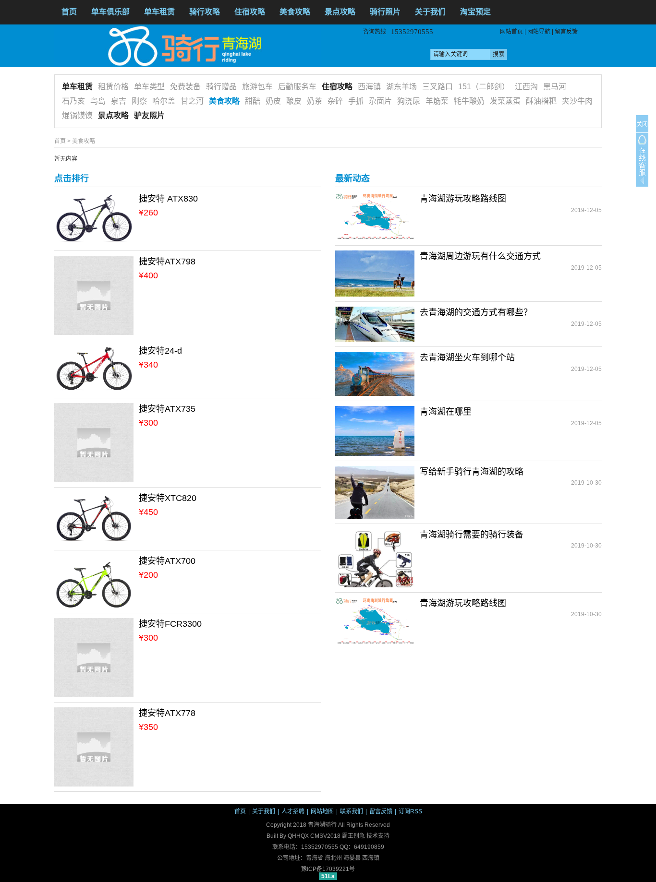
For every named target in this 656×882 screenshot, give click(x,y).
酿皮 (294, 101)
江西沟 (526, 87)
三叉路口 (437, 87)
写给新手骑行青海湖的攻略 (471, 472)
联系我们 (351, 811)
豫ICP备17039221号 (328, 869)
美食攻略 (224, 101)
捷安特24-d (160, 351)
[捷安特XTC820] (94, 518)
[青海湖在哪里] (374, 430)
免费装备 (185, 87)
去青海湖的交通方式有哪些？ (476, 312)
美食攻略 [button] (294, 12)
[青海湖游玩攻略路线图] (374, 216)
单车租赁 (77, 87)
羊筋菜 (437, 101)
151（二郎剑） (484, 87)
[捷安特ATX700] (94, 581)
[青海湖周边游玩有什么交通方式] (374, 273)
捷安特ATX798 (167, 261)
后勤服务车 (297, 87)
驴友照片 (149, 115)
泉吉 (118, 101)
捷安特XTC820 (167, 498)
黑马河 (554, 87)
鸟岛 (98, 101)
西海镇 (369, 87)
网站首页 (511, 31)
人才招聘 (292, 811)
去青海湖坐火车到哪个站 (467, 357)
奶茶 (314, 101)
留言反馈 (566, 31)
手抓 (356, 101)
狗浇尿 (408, 101)
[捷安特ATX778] (94, 746)
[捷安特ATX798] (94, 295)
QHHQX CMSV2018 (314, 836)
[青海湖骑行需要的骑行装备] (374, 557)
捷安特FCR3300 (170, 624)
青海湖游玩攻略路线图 (463, 198)
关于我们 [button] (430, 12)
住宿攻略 (337, 87)
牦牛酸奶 (469, 101)
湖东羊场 (401, 87)
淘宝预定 (475, 12)
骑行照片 (385, 12)
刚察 (139, 101)
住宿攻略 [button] (249, 12)
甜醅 (252, 101)
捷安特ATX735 (167, 409)
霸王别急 (353, 836)
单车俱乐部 (110, 12)
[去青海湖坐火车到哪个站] (374, 373)
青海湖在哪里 (446, 412)
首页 (69, 12)
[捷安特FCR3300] (94, 657)
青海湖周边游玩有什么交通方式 (480, 256)
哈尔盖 (163, 101)
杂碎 (335, 101)
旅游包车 (257, 87)
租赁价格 (113, 87)
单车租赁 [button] (159, 12)
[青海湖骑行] (187, 45)
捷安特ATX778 (167, 713)
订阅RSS (410, 811)
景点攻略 (340, 12)
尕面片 (380, 101)
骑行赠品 (221, 87)
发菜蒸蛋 (505, 101)
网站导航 (538, 31)
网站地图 (322, 811)
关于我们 (263, 811)
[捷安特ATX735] (94, 442)
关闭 (642, 124)
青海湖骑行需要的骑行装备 (471, 534)
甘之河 (192, 101)
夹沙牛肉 (577, 101)
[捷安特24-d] (94, 368)
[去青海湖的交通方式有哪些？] (374, 324)
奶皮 (273, 101)
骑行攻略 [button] (204, 12)
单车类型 (149, 87)
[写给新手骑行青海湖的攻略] (374, 492)
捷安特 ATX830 (168, 198)
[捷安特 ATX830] (94, 218)
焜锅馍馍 (77, 115)
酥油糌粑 (541, 101)
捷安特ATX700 (167, 561)
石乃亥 (73, 101)
